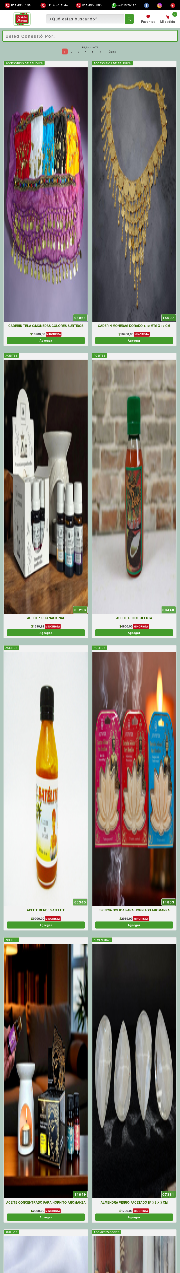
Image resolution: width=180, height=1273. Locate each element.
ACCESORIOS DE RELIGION (24, 63)
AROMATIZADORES (107, 1232)
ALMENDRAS (102, 940)
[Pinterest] (172, 5)
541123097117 (126, 5)
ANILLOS (11, 1232)
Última (112, 51)
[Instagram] (159, 5)
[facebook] (146, 5)
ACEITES (11, 355)
